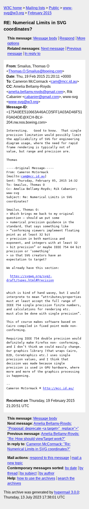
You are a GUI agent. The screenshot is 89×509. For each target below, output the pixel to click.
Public (54, 8)
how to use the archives (36, 478)
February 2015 (40, 13)
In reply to (32, 54)
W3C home (13, 8)
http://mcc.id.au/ (58, 388)
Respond (67, 38)
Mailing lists (35, 8)
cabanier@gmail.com (41, 97)
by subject (28, 473)
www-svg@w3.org (23, 102)
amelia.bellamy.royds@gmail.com (35, 92)
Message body (45, 38)
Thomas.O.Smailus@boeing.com (35, 71)
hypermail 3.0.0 (66, 492)
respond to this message (49, 458)
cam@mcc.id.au (64, 81)
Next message (52, 48)
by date (71, 468)
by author (46, 473)
